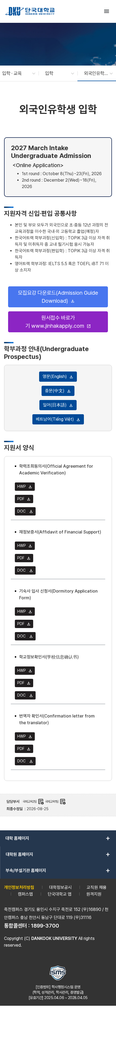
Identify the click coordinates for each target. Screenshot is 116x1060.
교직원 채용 (97, 887)
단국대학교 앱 (59, 894)
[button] (16, 73)
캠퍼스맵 (25, 894)
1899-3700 (45, 925)
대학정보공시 (60, 887)
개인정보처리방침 (19, 887)
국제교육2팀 (33, 801)
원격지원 (93, 894)
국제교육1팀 (55, 801)
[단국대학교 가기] (29, 11)
